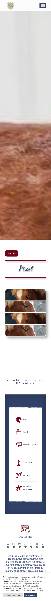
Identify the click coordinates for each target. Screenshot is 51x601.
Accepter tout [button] (30, 595)
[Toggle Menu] (43, 5)
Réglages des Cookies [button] (13, 595)
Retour (12, 253)
